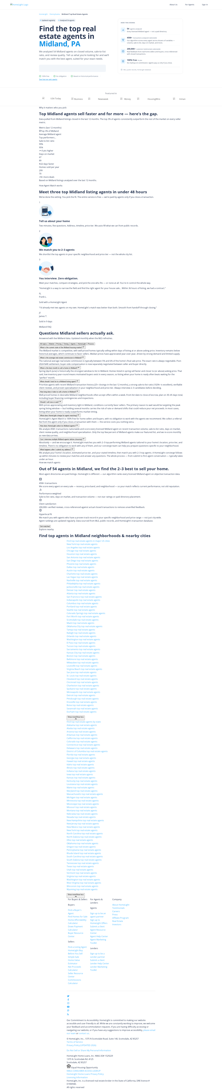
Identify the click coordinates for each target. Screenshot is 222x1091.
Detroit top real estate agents (81, 695)
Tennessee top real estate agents (83, 863)
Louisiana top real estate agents (82, 784)
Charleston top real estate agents (83, 685)
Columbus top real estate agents (82, 603)
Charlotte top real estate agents (82, 573)
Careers (116, 911)
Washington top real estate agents (83, 639)
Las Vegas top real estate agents (82, 577)
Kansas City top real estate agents (83, 652)
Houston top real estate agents (82, 554)
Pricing (58, 344)
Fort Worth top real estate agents (83, 616)
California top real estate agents (82, 738)
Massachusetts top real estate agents (85, 794)
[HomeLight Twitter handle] (68, 996)
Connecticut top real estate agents (83, 744)
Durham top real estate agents (81, 711)
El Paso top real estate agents (81, 642)
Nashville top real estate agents (82, 580)
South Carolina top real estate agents (85, 856)
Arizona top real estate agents (81, 731)
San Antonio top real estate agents (83, 557)
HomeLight (43, 14)
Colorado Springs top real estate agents (86, 613)
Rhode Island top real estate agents (84, 853)
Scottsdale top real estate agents (83, 619)
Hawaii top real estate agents (81, 761)
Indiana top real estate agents (81, 771)
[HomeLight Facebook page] (68, 1000)
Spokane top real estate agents (82, 688)
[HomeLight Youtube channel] (68, 1007)
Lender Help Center (99, 963)
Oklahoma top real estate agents (82, 843)
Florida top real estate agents (81, 754)
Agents (73, 344)
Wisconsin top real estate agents (82, 886)
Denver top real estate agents (81, 590)
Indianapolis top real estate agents (83, 600)
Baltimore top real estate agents (82, 659)
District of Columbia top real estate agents (87, 751)
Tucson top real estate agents (81, 646)
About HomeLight (120, 904)
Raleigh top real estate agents (81, 632)
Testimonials (118, 908)
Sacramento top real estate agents (83, 649)
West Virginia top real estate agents (84, 882)
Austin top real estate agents (81, 570)
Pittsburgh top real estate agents (83, 698)
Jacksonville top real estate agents (83, 587)
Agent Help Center (99, 936)
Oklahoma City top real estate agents (84, 626)
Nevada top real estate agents (81, 817)
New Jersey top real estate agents (83, 823)
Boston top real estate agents (81, 655)
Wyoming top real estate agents (82, 889)
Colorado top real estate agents (82, 741)
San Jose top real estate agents (81, 672)
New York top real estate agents (82, 544)
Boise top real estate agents (80, 705)
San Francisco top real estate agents (84, 596)
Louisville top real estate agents (82, 665)
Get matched (45, 526)
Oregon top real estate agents (81, 846)
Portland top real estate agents (82, 606)
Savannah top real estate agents (82, 708)
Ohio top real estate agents (80, 840)
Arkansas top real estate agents (82, 734)
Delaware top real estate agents (82, 748)
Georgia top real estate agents (81, 758)
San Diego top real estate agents (82, 560)
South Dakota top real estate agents (84, 859)
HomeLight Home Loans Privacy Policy (85, 1074)
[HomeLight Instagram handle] (68, 1003)
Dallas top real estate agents (80, 567)
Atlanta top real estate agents (81, 593)
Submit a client (97, 926)
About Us (173, 4)
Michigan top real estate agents (82, 797)
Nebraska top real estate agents (82, 813)
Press (115, 914)
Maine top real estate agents (80, 787)
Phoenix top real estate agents (81, 564)
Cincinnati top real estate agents (82, 682)
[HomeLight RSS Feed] (68, 1014)
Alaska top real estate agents (81, 728)
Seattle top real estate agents (81, 609)
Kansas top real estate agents (81, 777)
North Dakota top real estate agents (84, 836)
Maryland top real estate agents (82, 790)
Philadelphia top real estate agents (83, 583)
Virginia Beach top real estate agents (84, 669)
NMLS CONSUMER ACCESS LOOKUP (84, 1070)
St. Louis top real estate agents (81, 675)
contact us (84, 1033)
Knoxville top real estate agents (82, 702)
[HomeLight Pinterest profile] (68, 1011)
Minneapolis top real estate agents (83, 692)
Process (91, 344)
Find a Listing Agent (77, 947)
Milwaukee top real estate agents (83, 662)
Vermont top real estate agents (82, 873)
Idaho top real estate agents (80, 764)
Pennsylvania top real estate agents (84, 850)
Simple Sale (73, 957)
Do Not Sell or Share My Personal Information (89, 1050)
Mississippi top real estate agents (83, 804)
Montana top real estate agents (82, 810)
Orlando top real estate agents (81, 636)
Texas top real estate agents (80, 866)
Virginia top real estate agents (81, 876)
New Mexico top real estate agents (83, 827)
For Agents (189, 4)
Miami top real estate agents (80, 623)
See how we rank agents (48, 79)
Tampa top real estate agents (81, 629)
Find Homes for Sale (77, 916)
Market (51, 344)
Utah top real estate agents (80, 869)
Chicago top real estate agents (81, 550)
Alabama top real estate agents (82, 725)
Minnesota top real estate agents (83, 800)
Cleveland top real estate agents (82, 679)
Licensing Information (77, 1077)
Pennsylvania (55, 14)
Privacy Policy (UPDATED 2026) (81, 1045)
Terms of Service (75, 1042)
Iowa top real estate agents (80, 774)
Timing (65, 344)
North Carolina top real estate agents (85, 833)
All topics (43, 344)
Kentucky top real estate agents (82, 781)
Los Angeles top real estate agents (83, 547)
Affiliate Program (120, 917)
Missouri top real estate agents (82, 807)
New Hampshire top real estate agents (85, 820)
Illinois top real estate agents (81, 767)
